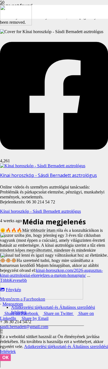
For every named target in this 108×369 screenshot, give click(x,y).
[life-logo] (41, 298)
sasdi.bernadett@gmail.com (24, 326)
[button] (1, 331)
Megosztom (12, 304)
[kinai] (16, 24)
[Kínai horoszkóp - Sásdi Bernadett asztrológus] (42, 165)
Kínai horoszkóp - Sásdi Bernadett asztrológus (40, 211)
